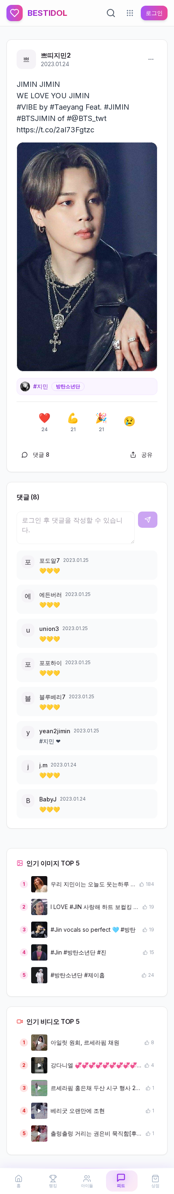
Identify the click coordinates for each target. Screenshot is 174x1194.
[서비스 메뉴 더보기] (130, 13)
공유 (147, 454)
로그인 (154, 12)
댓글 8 (41, 454)
